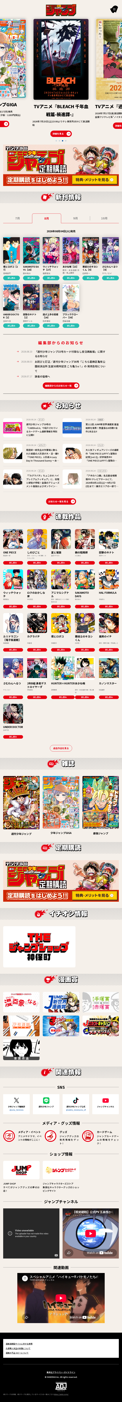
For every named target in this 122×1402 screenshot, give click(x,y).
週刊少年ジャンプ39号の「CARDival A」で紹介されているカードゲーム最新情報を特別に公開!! (42, 430)
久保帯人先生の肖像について (18, 1348)
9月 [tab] (75, 218)
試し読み (11, 277)
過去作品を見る (61, 748)
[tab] (56, 140)
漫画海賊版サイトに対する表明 (19, 1343)
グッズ (41, 419)
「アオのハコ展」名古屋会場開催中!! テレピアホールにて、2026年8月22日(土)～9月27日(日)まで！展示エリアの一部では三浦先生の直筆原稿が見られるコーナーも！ (102, 484)
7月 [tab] (17, 218)
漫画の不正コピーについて (17, 1352)
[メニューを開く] (114, 9)
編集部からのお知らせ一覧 (58, 385)
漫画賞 (100, 419)
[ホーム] (61, 10)
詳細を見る (58, 125)
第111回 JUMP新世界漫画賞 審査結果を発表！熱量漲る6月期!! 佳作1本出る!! (102, 428)
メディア (42, 445)
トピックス (102, 471)
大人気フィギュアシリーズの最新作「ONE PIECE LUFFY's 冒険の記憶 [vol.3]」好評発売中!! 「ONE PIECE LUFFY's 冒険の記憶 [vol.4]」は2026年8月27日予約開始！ (102, 458)
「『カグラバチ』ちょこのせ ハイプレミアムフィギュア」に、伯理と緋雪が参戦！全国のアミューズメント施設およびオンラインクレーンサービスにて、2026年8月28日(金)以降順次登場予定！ (42, 484)
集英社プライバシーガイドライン (61, 1372)
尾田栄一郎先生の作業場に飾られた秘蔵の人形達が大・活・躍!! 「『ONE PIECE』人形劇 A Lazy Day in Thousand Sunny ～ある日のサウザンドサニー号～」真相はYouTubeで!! (42, 458)
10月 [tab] (104, 218)
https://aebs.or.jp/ (61, 1394)
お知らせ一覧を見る (58, 501)
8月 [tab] (46, 218)
